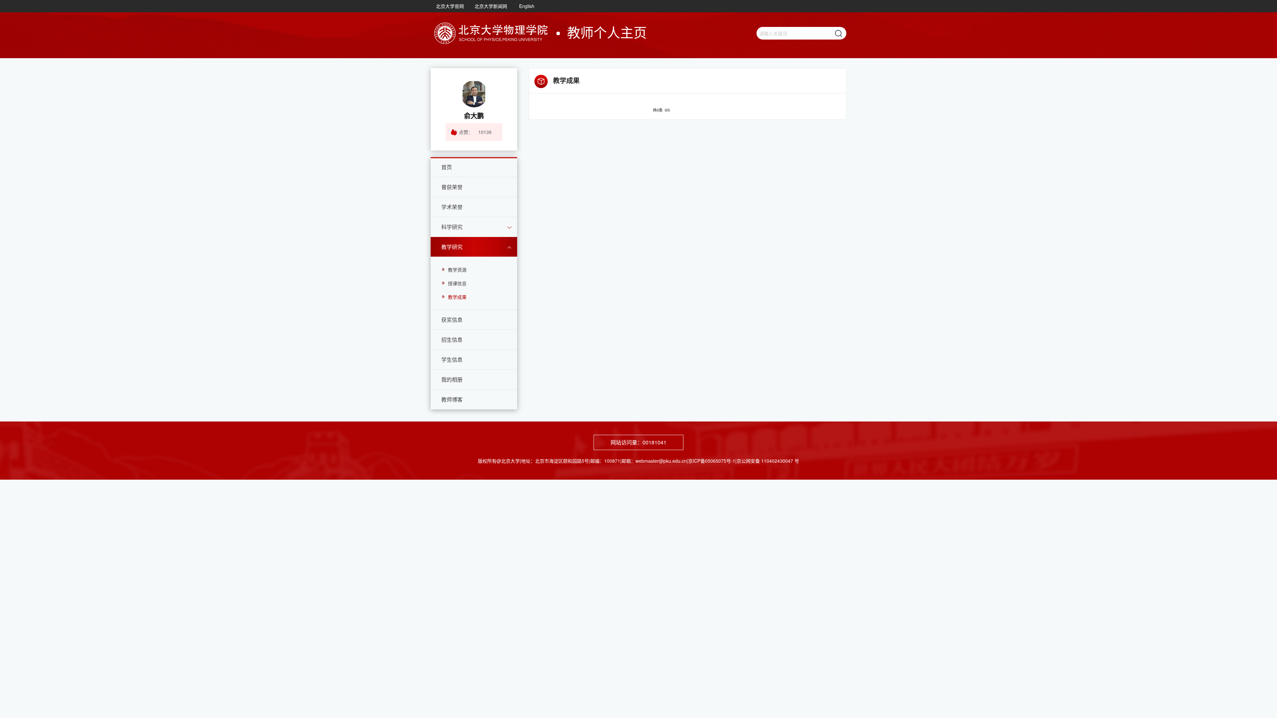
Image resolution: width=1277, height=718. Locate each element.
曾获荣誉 (452, 187)
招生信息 (452, 339)
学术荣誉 (452, 207)
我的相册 (452, 379)
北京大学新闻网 (491, 6)
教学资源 (457, 269)
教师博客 (452, 399)
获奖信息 (452, 319)
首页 (446, 167)
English (526, 6)
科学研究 (452, 227)
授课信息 (457, 283)
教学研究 (452, 247)
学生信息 (452, 359)
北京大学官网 (450, 6)
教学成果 (457, 297)
